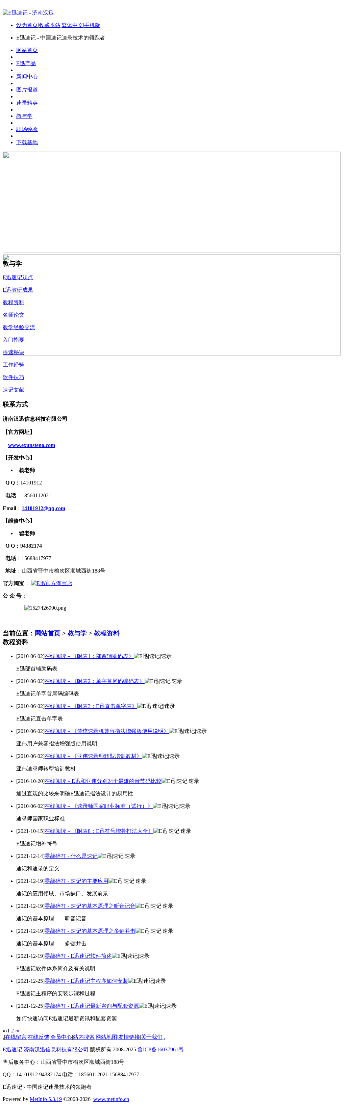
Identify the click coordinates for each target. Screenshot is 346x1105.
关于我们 (152, 1037)
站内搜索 (84, 1037)
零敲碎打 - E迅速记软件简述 (78, 956)
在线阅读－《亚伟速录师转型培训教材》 (93, 756)
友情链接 (129, 1037)
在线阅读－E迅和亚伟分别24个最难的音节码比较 (103, 781)
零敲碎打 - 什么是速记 (71, 856)
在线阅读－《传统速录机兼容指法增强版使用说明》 (107, 731)
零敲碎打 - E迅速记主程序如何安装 (86, 981)
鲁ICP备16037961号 (161, 1049)
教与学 (77, 633)
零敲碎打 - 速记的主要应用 (76, 881)
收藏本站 (49, 25)
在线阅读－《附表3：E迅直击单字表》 (91, 706)
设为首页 (27, 25)
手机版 (92, 25)
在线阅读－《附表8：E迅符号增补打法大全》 (99, 831)
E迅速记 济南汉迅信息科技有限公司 (46, 1049)
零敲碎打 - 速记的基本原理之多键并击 (90, 931)
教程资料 (107, 633)
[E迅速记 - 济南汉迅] (28, 13)
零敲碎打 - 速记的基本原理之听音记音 (90, 906)
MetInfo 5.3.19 (46, 1099)
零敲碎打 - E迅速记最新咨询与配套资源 (92, 1006)
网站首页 (47, 633)
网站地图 (106, 1037)
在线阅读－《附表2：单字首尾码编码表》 (95, 681)
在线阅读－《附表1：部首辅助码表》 (89, 656)
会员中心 (61, 1037)
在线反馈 (38, 1037)
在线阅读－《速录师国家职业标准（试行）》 (99, 806)
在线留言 (16, 1037)
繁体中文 (72, 25)
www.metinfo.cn (111, 1099)
